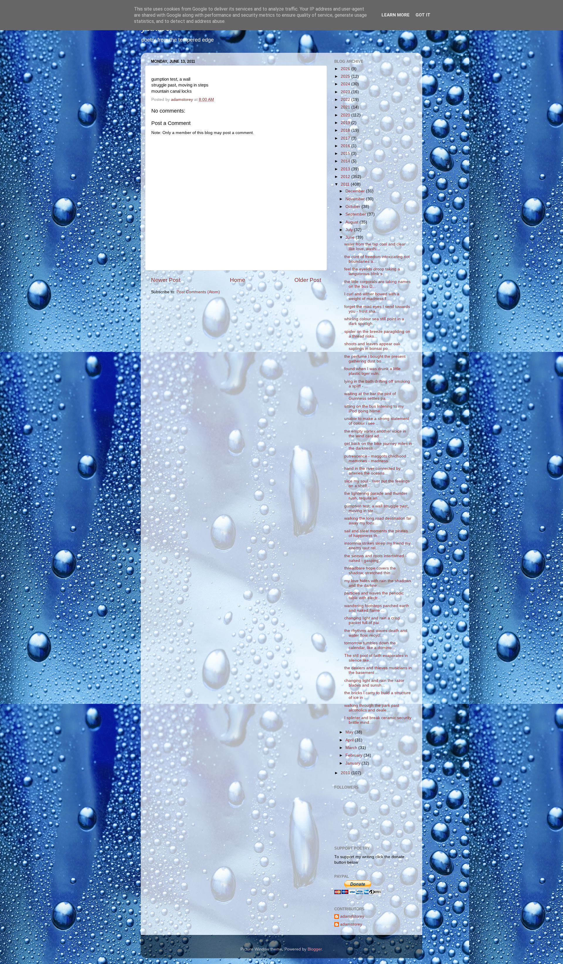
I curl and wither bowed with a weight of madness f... (371, 296)
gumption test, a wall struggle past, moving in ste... (376, 508)
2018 (346, 130)
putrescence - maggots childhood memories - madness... (375, 458)
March (351, 748)
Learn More (395, 15)
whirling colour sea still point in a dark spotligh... (374, 321)
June (350, 237)
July (349, 230)
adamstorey (351, 924)
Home (237, 280)
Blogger (315, 949)
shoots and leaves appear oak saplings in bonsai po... (372, 346)
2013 (346, 169)
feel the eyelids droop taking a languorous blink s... (372, 271)
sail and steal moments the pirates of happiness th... (376, 533)
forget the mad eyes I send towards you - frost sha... (377, 309)
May (350, 732)
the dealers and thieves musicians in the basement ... (378, 670)
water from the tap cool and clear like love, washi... (375, 246)
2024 (346, 84)
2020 (346, 115)
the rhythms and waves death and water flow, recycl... (375, 633)
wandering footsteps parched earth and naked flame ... (376, 608)
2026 (346, 69)
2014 (346, 161)
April (350, 740)
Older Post (307, 280)
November (355, 199)
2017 (346, 138)
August (352, 222)
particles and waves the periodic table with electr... (374, 595)
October (353, 206)
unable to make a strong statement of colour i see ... (376, 421)
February (354, 755)
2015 (346, 153)
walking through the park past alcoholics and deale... (371, 707)
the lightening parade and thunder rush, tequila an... (375, 495)
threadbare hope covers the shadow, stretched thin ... (370, 570)
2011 (346, 184)
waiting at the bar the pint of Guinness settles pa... (370, 396)
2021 (346, 107)
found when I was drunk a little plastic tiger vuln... (372, 371)
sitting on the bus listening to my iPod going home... (374, 408)
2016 (346, 146)
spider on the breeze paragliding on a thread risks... (377, 333)
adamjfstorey (352, 916)
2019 (346, 123)
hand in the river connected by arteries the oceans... (372, 470)
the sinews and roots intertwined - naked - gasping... (375, 558)
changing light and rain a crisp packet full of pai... (372, 620)
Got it (423, 15)
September (356, 214)
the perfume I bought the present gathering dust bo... (375, 358)
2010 (346, 773)
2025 (346, 76)
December (355, 191)
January (353, 763)
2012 (346, 176)
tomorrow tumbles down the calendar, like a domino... (370, 645)
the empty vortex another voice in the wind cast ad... (375, 433)
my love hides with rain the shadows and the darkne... (377, 583)
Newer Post (165, 280)
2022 (346, 99)
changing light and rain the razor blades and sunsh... (374, 682)
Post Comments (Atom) (198, 292)
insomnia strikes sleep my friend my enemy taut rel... (377, 545)
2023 (346, 92)
